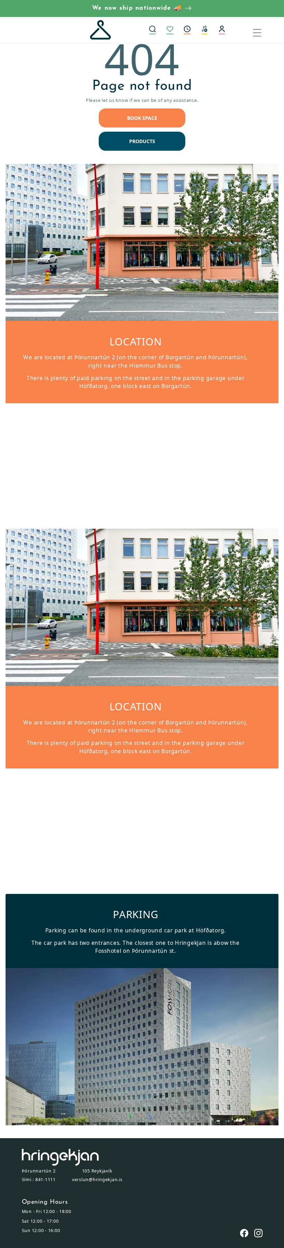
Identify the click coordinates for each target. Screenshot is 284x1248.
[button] (187, 30)
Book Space (142, 118)
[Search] (152, 30)
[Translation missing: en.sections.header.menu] (261, 30)
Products (142, 141)
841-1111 (45, 1180)
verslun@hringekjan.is (97, 1180)
